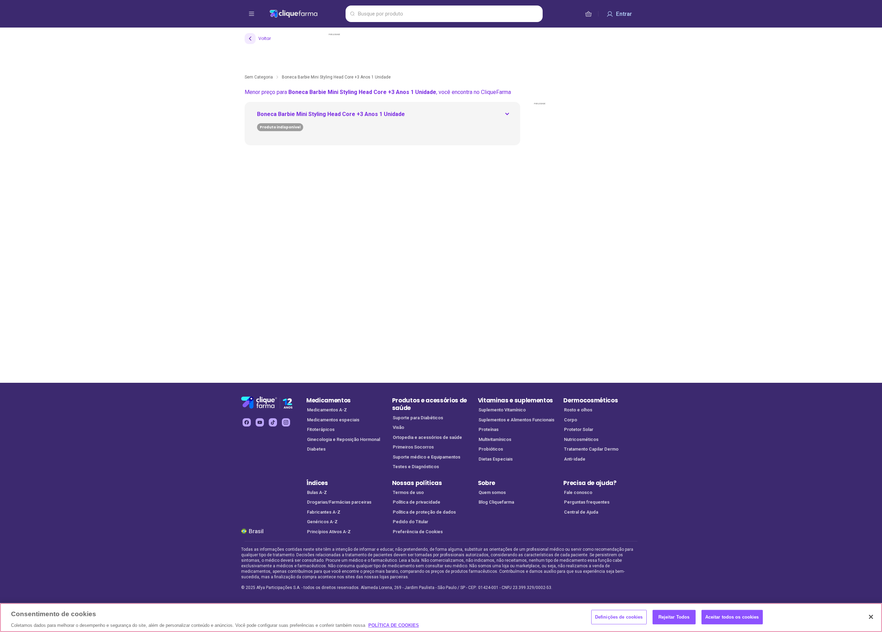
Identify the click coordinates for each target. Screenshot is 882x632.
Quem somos (492, 492)
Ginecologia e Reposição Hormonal (343, 439)
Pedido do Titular (410, 521)
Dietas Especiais (496, 459)
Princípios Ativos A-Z (329, 531)
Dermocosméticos (590, 400)
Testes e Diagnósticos (416, 466)
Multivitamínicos (495, 439)
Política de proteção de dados (424, 512)
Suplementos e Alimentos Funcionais (516, 419)
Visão (398, 427)
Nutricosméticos (581, 439)
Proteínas (489, 429)
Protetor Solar (578, 429)
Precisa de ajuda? (590, 483)
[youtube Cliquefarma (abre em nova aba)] (259, 422)
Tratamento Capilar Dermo (591, 449)
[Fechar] (871, 616)
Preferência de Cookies (418, 531)
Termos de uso (408, 492)
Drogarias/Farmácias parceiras (339, 502)
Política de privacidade (416, 502)
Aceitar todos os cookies (732, 616)
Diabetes (316, 449)
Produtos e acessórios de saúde (429, 404)
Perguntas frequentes (586, 502)
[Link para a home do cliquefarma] (306, 14)
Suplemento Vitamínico (502, 409)
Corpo (570, 419)
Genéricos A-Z (322, 521)
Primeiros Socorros (413, 447)
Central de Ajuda (581, 512)
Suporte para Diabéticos (418, 417)
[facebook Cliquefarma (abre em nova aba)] (246, 422)
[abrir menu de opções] (251, 14)
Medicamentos (328, 400)
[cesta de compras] (588, 14)
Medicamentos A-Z (327, 409)
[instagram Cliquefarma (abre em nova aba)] (285, 422)
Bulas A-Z (317, 492)
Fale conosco (578, 492)
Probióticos (491, 449)
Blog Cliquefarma (496, 502)
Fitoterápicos (321, 429)
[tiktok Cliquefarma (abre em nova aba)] (272, 422)
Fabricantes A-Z (323, 512)
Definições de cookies (619, 616)
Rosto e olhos (578, 409)
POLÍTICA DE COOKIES (393, 625)
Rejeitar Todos (674, 616)
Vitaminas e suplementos (515, 400)
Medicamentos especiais (333, 419)
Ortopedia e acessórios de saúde (427, 437)
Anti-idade (574, 459)
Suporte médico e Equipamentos (426, 457)
